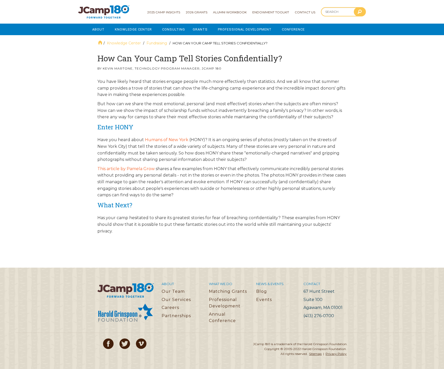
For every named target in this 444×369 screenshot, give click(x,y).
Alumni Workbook (230, 12)
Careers (170, 307)
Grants (200, 29)
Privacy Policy (336, 354)
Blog (261, 291)
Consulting (173, 29)
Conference (293, 29)
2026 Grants (196, 12)
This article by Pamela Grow (126, 168)
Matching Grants (228, 291)
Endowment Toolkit (270, 12)
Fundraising (156, 43)
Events (264, 299)
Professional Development (245, 29)
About (98, 29)
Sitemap (315, 354)
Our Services (176, 299)
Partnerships (176, 315)
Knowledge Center (133, 29)
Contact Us (305, 12)
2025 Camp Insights (163, 12)
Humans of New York (166, 139)
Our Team (173, 291)
